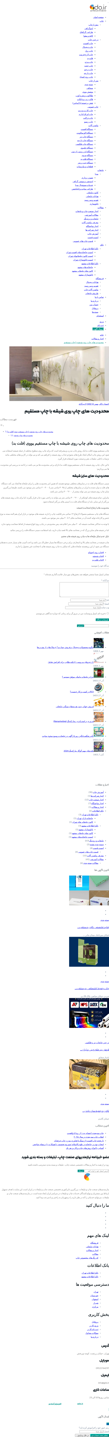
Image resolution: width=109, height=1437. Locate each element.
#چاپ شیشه (98, 556)
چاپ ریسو (88, 121)
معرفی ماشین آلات (90, 222)
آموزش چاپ (92, 233)
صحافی (89, 88)
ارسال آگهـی (98, 329)
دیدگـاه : (105, 580)
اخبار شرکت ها (91, 230)
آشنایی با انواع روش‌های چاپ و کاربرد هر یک (85, 1148)
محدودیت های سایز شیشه (23, 435)
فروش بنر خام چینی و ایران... (94, 1050)
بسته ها (95, 312)
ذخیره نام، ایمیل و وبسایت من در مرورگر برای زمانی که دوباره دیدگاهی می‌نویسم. (71, 613)
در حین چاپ (93, 39)
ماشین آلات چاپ (91, 289)
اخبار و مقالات (97, 338)
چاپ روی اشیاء (86, 77)
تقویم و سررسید (91, 200)
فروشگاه (100, 278)
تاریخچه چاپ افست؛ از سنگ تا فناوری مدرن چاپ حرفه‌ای (79, 1140)
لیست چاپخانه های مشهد (82, 837)
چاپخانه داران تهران (85, 818)
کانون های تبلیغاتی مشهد (82, 271)
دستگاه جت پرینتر (85, 162)
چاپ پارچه (88, 73)
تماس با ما (99, 297)
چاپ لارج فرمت (86, 54)
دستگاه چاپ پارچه (85, 140)
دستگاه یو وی (87, 155)
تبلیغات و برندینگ (91, 218)
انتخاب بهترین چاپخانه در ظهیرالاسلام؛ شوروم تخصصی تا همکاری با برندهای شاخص (68, 1144)
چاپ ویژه (89, 62)
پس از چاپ (93, 80)
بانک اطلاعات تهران (90, 248)
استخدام (100, 315)
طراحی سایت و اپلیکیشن (82, 189)
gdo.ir (80, 1403)
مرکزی (95, 1306)
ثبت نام (100, 325)
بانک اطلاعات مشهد (89, 263)
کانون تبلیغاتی (92, 192)
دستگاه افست (87, 129)
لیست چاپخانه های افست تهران (79, 252)
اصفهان (95, 1299)
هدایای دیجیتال (92, 282)
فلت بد (90, 58)
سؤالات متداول (91, 1333)
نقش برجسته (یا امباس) (83, 103)
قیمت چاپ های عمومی (83, 241)
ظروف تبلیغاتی (91, 293)
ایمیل (106, 603)
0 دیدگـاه (82, 404)
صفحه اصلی (98, 17)
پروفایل (95, 308)
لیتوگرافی (88, 28)
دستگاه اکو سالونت (85, 133)
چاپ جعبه (88, 65)
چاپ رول (89, 50)
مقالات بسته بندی (90, 863)
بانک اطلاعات (98, 810)
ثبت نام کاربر (92, 1329)
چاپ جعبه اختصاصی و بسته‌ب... (92, 988)
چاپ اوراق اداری (86, 114)
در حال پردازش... (82, 1435)
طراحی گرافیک (86, 32)
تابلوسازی (94, 203)
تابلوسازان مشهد (86, 274)
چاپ (102, 21)
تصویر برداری (87, 177)
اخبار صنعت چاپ (96, 799)
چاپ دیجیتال (87, 47)
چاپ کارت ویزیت (85, 110)
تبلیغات (100, 170)
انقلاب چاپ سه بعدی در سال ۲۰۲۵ (89, 1137)
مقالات (101, 207)
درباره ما (94, 300)
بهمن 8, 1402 (92, 404)
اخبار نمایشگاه (92, 226)
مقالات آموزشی (91, 215)
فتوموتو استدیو (55, 1403)
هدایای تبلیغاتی (92, 196)
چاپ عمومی (92, 106)
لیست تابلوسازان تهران (83, 259)
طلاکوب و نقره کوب (84, 95)
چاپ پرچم (88, 69)
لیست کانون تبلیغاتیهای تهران (80, 256)
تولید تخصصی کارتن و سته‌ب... (93, 927)
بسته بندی (88, 84)
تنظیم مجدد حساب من (99, 1435)
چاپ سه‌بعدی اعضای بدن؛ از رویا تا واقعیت (85, 1133)
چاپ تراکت (88, 118)
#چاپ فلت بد (98, 560)
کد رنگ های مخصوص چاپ (87, 1257)
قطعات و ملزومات (85, 166)
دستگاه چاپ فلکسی (84, 144)
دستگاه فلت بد (87, 159)
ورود (102, 321)
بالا (107, 1424)
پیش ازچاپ (93, 24)
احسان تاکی (104, 404)
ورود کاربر (93, 1325)
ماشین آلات (93, 125)
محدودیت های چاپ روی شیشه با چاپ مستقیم (84, 342)
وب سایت (104, 607)
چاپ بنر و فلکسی (92, 1042)
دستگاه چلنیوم (87, 147)
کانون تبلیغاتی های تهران (82, 822)
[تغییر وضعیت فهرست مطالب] (2, 425)
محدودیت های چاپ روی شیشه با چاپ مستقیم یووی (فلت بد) (30, 431)
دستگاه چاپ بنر (86, 136)
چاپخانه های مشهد (85, 267)
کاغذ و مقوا (88, 36)
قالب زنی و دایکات (85, 99)
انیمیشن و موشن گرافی (83, 181)
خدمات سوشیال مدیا (84, 185)
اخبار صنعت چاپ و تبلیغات (87, 211)
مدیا (96, 174)
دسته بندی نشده (97, 844)
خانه (102, 335)
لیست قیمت (93, 237)
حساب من (93, 304)
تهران (96, 1291)
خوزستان (94, 1295)
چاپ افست (88, 43)
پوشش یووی (87, 91)
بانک (102, 244)
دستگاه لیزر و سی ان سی (82, 151)
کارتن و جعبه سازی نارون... (95, 1111)
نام (107, 600)
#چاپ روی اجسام (96, 552)
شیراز (95, 1303)
